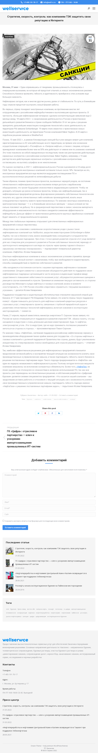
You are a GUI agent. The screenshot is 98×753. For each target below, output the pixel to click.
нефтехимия (66, 613)
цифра (32, 616)
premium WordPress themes (57, 746)
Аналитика (9, 37)
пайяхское (75, 613)
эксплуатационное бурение (57, 616)
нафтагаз (38, 399)
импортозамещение (78, 609)
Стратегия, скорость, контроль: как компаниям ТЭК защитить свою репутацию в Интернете (50, 550)
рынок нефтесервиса (61, 399)
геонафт (51, 609)
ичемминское (11, 613)
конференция (22, 613)
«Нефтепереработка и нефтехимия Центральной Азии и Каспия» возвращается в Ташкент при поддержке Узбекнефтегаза (51, 575)
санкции (72, 399)
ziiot (7, 609)
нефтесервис (47, 399)
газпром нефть (41, 609)
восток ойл (31, 609)
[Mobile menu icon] (93, 8)
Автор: (42, 395)
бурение (29, 399)
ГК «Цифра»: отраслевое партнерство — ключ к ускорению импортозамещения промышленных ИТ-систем (50, 562)
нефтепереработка (43, 613)
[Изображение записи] (9, 550)
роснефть (83, 613)
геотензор (58, 609)
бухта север (22, 609)
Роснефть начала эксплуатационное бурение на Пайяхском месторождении (48, 586)
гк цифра (67, 609)
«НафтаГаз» (81, 367)
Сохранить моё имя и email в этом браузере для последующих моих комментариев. (37, 521)
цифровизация (41, 616)
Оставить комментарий (68, 395)
